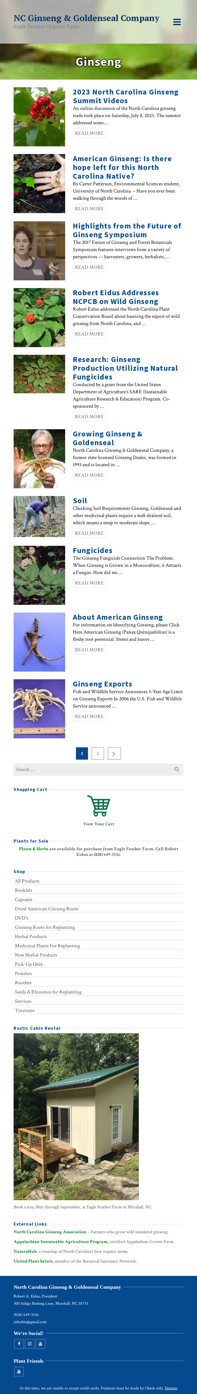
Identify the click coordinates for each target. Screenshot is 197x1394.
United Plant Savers (33, 1261)
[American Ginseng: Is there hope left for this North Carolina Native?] (39, 183)
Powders (23, 973)
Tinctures (24, 1010)
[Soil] (39, 516)
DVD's (21, 918)
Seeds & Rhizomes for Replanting (48, 992)
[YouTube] (40, 1344)
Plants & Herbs (33, 849)
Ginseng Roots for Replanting (45, 927)
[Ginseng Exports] (39, 708)
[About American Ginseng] (39, 642)
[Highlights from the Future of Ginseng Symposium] (39, 250)
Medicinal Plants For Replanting (47, 945)
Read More (89, 133)
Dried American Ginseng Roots (46, 908)
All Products (27, 881)
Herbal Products (31, 936)
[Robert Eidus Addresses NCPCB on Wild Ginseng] (39, 317)
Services (23, 1001)
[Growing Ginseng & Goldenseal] (39, 458)
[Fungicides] (39, 575)
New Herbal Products (36, 955)
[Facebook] (19, 1344)
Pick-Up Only (29, 964)
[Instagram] (30, 1344)
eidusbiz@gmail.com (30, 1322)
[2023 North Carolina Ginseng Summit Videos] (39, 116)
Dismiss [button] (171, 1388)
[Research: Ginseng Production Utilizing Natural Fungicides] (39, 374)
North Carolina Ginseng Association (50, 1232)
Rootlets (23, 982)
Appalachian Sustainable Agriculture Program (61, 1242)
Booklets (23, 890)
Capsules (23, 899)
